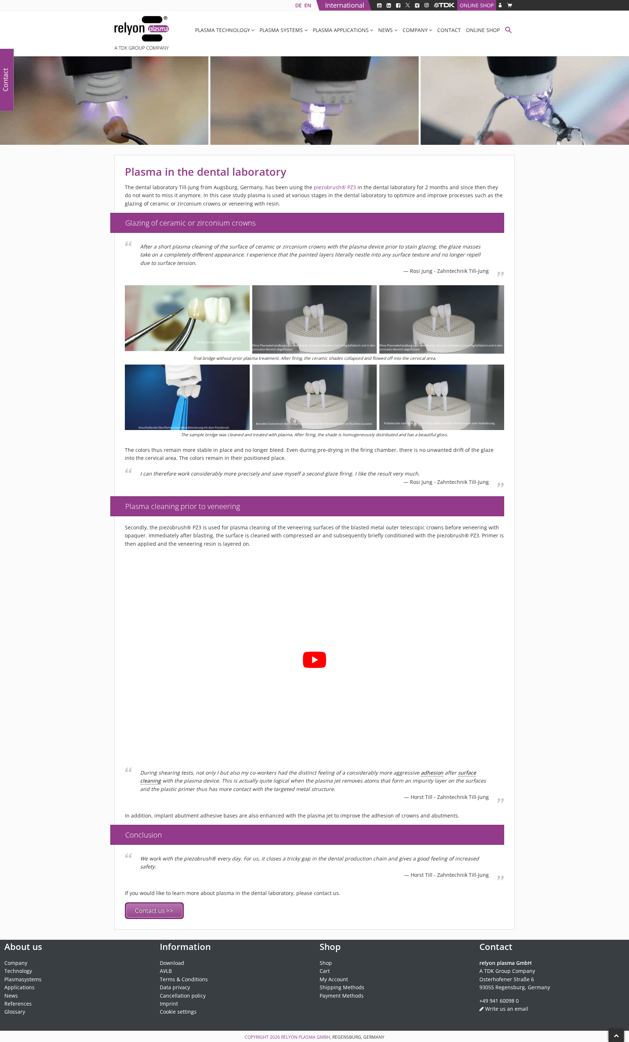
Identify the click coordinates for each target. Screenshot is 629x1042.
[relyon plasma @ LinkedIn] (388, 5)
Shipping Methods (342, 987)
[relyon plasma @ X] (407, 5)
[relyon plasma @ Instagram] (426, 5)
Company (415, 30)
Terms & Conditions (184, 979)
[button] (508, 31)
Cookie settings (178, 1011)
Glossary (14, 1011)
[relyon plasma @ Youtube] (379, 5)
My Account (334, 979)
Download (172, 962)
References (18, 1003)
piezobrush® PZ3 (335, 187)
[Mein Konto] (500, 5)
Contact (449, 30)
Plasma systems (281, 30)
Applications (19, 987)
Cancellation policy (183, 995)
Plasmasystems (22, 979)
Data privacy (175, 987)
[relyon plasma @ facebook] (398, 5)
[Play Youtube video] (314, 659)
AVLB (166, 970)
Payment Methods (342, 995)
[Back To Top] (616, 1035)
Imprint (169, 1003)
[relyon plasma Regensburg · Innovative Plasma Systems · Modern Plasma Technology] (141, 33)
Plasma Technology (222, 30)
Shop (326, 962)
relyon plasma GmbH (305, 1037)
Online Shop (477, 5)
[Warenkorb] (509, 5)
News (385, 30)
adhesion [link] (432, 772)
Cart (325, 970)
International (344, 5)
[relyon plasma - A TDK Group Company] (444, 5)
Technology (18, 970)
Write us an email (506, 1008)
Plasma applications (341, 30)
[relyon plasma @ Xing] (417, 5)
